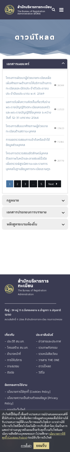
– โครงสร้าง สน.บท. (16, 347)
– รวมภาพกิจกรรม (47, 347)
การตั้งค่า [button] (26, 446)
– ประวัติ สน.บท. (14, 341)
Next (51, 184)
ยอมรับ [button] (41, 445)
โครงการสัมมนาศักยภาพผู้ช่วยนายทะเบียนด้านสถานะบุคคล (27, 128)
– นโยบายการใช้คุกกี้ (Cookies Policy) (27, 391)
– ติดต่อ (9, 372)
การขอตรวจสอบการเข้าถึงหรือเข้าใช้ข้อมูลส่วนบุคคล (28, 142)
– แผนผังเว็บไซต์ (15, 409)
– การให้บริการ (13, 360)
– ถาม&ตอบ (12, 366)
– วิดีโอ (40, 372)
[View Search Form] (53, 9)
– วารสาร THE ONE (47, 360)
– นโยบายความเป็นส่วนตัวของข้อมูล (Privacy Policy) (31, 400)
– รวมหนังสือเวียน (47, 353)
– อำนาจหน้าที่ (13, 353)
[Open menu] (61, 9)
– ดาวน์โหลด (43, 366)
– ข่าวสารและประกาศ (48, 341)
